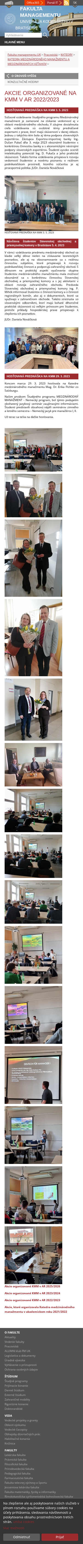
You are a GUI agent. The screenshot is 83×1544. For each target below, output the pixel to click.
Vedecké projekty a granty (21, 1420)
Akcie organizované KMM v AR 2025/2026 (32, 1286)
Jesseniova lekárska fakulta (22, 1487)
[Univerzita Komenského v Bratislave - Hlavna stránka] (10, 18)
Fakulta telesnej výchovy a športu (26, 1483)
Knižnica (10, 1443)
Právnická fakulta (16, 1460)
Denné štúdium (14, 1390)
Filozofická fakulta (16, 1464)
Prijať (60, 1537)
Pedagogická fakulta (17, 1473)
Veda (8, 1416)
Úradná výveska (15, 1360)
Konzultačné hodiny (23, 82)
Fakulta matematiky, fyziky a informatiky (30, 1492)
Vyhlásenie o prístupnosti (21, 1365)
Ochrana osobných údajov (21, 1369)
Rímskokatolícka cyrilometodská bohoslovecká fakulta (39, 1496)
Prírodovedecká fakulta (19, 1469)
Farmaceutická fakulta (19, 1478)
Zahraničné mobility (17, 1399)
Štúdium (11, 1376)
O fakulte (12, 1332)
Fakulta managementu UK (24, 55)
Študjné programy (16, 1381)
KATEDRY (67, 55)
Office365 (33, 3)
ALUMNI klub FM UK (17, 1351)
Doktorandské (14, 1409)
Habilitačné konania (17, 1439)
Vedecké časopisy (16, 1429)
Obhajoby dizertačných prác (22, 1434)
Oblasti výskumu (15, 1425)
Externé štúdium (15, 1395)
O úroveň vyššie (24, 76)
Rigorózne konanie (16, 1404)
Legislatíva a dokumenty (20, 1356)
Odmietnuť (21, 1537)
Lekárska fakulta (15, 1455)
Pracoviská (51, 55)
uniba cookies (23, 1522)
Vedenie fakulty (14, 1342)
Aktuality (10, 1337)
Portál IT (52, 3)
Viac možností (13, 1528)
